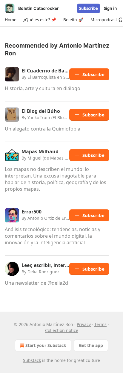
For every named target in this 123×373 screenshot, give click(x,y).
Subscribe (88, 8)
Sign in (110, 8)
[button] (10, 19)
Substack (32, 360)
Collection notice (61, 330)
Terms (100, 324)
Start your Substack (45, 345)
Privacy (84, 324)
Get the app (91, 345)
